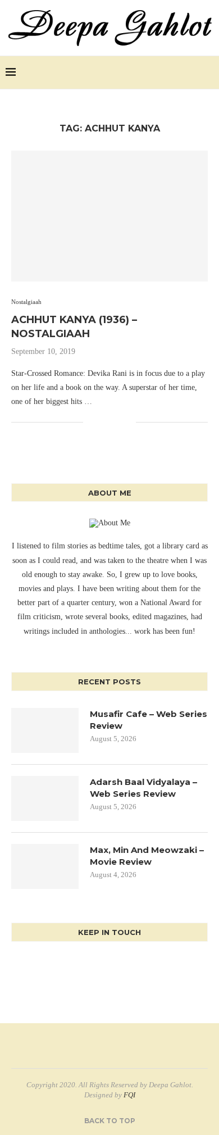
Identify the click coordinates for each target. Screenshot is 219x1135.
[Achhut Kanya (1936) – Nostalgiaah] (109, 216)
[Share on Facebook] (92, 422)
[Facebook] (168, 72)
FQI (129, 1095)
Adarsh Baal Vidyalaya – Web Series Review (143, 788)
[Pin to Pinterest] (115, 422)
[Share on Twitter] (104, 422)
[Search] (207, 72)
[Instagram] (192, 72)
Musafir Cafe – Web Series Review (148, 720)
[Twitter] (180, 72)
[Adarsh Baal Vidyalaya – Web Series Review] (45, 798)
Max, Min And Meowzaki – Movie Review (147, 856)
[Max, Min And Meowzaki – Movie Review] (45, 866)
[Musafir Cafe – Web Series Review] (45, 730)
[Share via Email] (127, 422)
